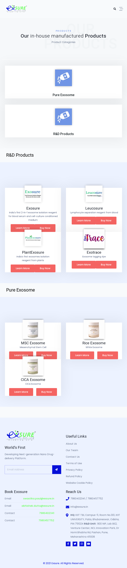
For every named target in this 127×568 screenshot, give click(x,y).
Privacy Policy (74, 470)
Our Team (72, 450)
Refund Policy (74, 476)
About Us (71, 444)
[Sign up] (56, 469)
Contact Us (73, 457)
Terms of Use (74, 463)
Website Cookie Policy (79, 483)
